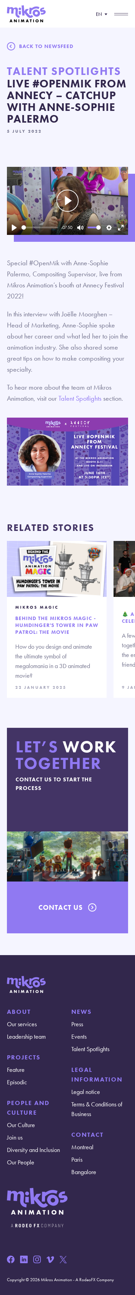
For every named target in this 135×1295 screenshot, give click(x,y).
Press (77, 1024)
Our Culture (21, 1125)
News (81, 1012)
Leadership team (26, 1036)
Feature (16, 1070)
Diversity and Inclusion (33, 1150)
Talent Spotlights (79, 398)
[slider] (39, 227)
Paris (76, 1159)
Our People (20, 1162)
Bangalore (83, 1172)
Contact (87, 1135)
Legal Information (97, 1074)
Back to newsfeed (46, 46)
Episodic (17, 1082)
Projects (23, 1057)
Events (79, 1036)
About (19, 1012)
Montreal (82, 1147)
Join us (14, 1137)
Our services (22, 1024)
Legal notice (85, 1092)
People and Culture (28, 1107)
